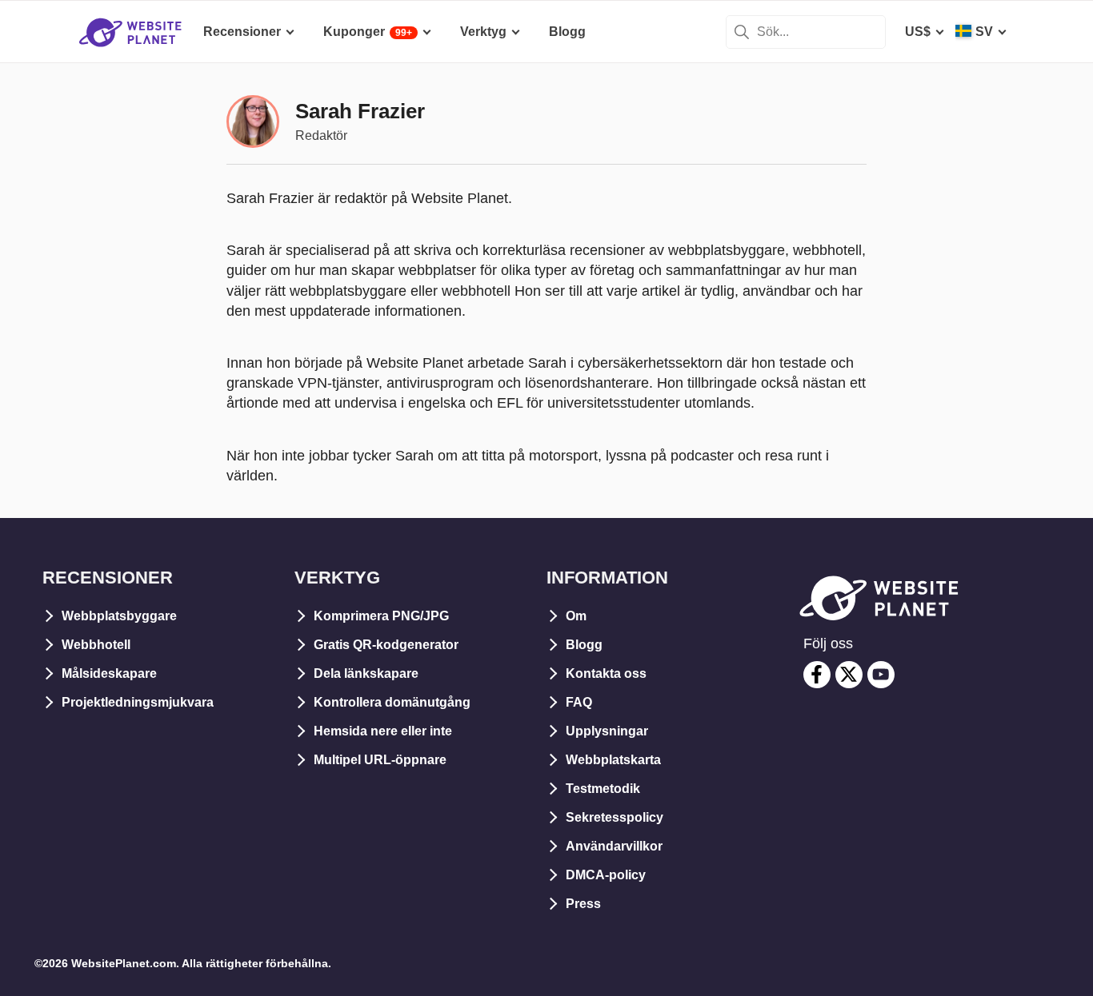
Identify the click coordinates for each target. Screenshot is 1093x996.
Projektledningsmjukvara (138, 702)
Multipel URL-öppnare (380, 760)
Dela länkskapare (366, 673)
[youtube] (881, 674)
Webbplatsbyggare (119, 616)
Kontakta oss (606, 673)
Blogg (584, 644)
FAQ (579, 702)
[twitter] (849, 674)
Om (576, 616)
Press (583, 903)
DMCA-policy (606, 875)
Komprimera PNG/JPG (381, 616)
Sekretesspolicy (614, 817)
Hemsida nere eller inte (383, 731)
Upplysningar (607, 731)
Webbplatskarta (613, 760)
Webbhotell (96, 644)
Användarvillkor (614, 846)
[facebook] (817, 674)
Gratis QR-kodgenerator (386, 644)
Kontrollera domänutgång (392, 702)
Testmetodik (603, 788)
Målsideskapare (109, 673)
